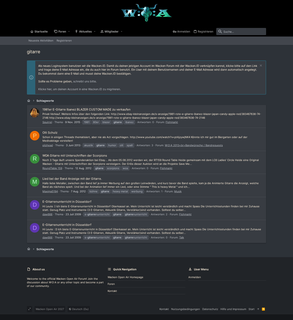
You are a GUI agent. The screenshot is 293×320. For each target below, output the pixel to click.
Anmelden (194, 277)
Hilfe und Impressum (233, 309)
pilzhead (47, 145)
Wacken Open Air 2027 (50, 309)
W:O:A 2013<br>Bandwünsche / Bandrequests (194, 145)
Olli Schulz (49, 132)
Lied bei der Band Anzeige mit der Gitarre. (72, 179)
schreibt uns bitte (84, 81)
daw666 (47, 214)
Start (252, 309)
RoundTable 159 (52, 168)
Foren (111, 283)
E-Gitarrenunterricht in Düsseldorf (66, 201)
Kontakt (112, 290)
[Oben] (258, 309)
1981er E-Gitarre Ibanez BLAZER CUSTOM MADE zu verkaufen (86, 109)
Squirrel (47, 122)
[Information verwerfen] (260, 66)
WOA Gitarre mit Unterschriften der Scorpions (74, 155)
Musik (178, 191)
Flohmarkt (172, 122)
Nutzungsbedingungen (185, 309)
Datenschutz (210, 309)
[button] (69, 31)
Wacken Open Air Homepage (125, 277)
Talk (181, 237)
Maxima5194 (50, 191)
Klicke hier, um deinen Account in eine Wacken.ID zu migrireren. (79, 89)
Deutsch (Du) (80, 309)
